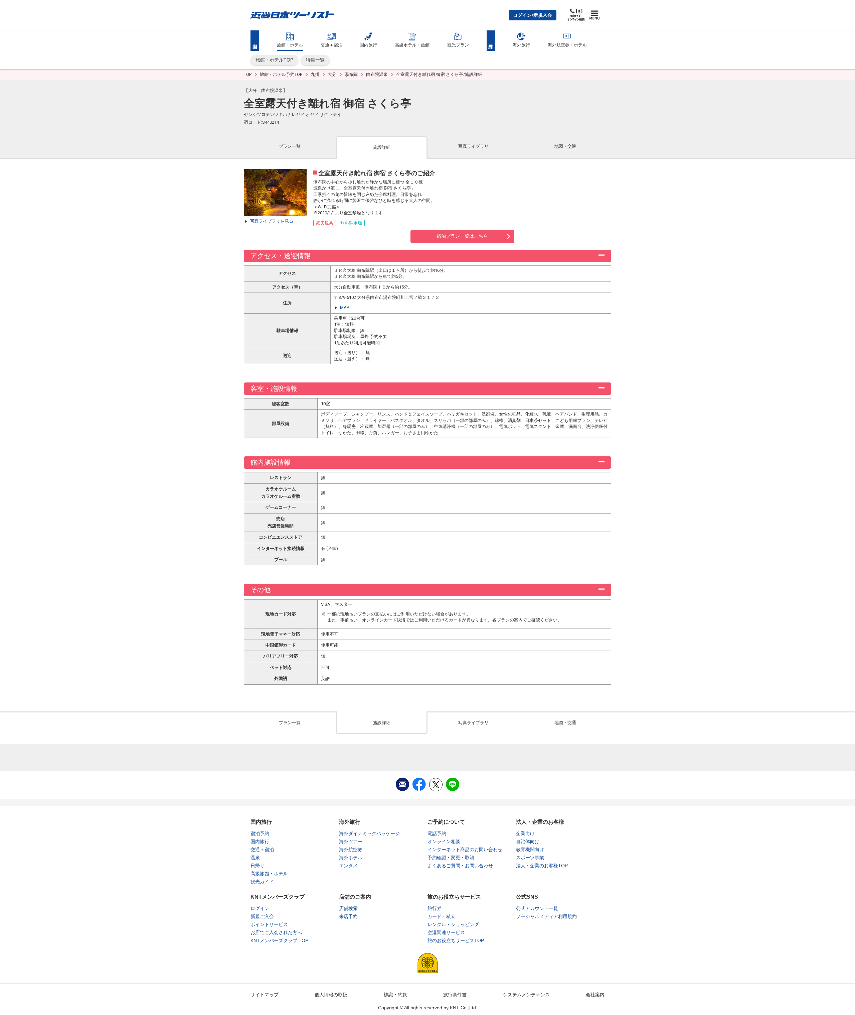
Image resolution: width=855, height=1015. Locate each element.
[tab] (290, 147)
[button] (532, 15)
